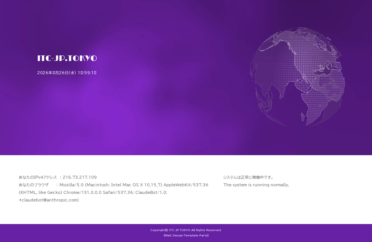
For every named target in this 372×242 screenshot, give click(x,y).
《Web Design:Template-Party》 (186, 235)
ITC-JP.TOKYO (179, 230)
